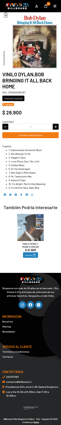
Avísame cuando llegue (30, 135)
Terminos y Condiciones (15, 351)
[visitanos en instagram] (22, 305)
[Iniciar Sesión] (37, 6)
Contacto (7, 356)
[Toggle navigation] (55, 6)
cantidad (8, 121)
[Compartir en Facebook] (4, 194)
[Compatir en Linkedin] (26, 194)
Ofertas (6, 326)
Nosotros (7, 321)
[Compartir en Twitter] (10, 194)
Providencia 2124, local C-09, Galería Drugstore (31, 386)
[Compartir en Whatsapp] (32, 194)
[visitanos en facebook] (30, 305)
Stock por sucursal (13, 98)
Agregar (29, 255)
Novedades (8, 331)
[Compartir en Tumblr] (21, 194)
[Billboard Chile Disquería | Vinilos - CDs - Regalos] (16, 6)
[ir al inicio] (30, 280)
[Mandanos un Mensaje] (38, 305)
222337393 (12, 376)
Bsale (36, 422)
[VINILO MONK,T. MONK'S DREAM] (30, 227)
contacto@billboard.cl (18, 381)
